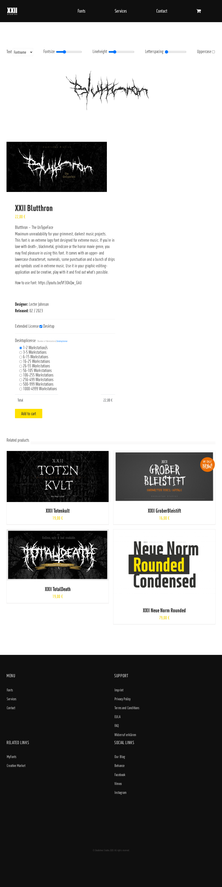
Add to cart (28, 413)
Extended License (27, 326)
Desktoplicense (41, 340)
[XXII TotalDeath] (58, 532)
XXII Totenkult (58, 510)
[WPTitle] (57, 167)
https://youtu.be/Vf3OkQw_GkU (60, 282)
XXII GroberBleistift (164, 510)
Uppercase (204, 51)
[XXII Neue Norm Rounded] (164, 532)
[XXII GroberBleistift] (164, 454)
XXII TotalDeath (58, 589)
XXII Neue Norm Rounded (164, 610)
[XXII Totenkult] (58, 454)
